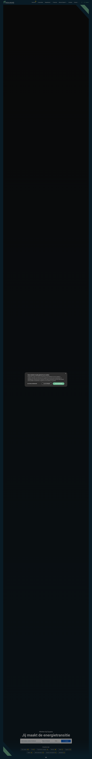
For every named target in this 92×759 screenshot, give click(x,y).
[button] (32, 383)
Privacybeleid (53, 380)
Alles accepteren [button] (58, 383)
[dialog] (46, 379)
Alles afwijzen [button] (47, 383)
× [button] (65, 373)
